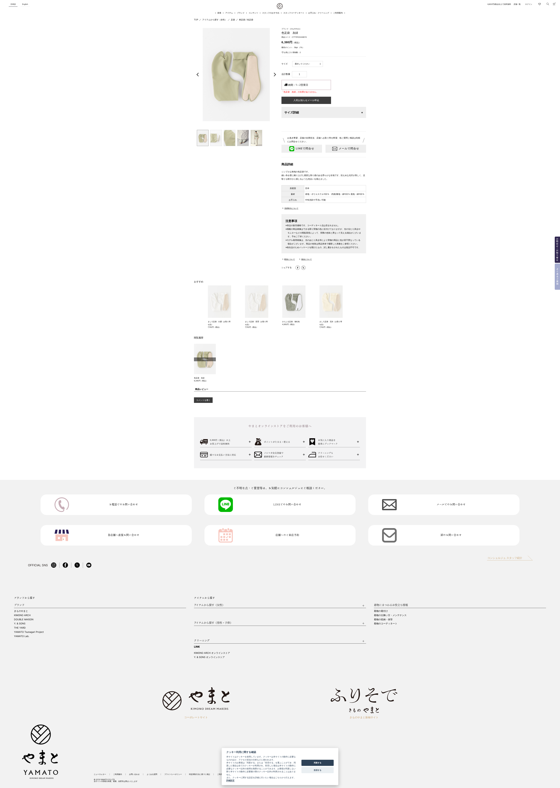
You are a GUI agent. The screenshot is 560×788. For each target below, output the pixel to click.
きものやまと (21, 610)
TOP (196, 19)
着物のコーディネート (385, 623)
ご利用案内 (338, 13)
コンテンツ (253, 13)
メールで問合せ (349, 148)
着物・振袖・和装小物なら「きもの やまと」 (280, 6)
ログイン (528, 4)
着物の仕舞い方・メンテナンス (390, 615)
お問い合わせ (134, 774)
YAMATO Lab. (21, 636)
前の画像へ (198, 74)
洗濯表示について (291, 208)
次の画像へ (274, 74)
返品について (306, 259)
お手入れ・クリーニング (318, 13)
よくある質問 (152, 774)
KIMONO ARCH (22, 615)
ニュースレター (100, 774)
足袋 (233, 19)
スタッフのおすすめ (270, 13)
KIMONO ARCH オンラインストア (212, 652)
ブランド (241, 13)
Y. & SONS (19, 623)
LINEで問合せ (305, 148)
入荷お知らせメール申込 (306, 100)
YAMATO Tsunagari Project (29, 631)
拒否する (317, 770)
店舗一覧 (517, 4)
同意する (317, 763)
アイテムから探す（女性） (214, 19)
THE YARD (20, 627)
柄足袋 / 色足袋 (246, 19)
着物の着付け (381, 610)
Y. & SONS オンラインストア (209, 657)
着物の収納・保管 (383, 619)
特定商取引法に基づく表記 (199, 774)
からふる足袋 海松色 (291, 321)
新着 (219, 13)
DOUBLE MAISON (23, 619)
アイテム (229, 13)
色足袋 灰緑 (199, 378)
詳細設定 (230, 780)
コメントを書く (203, 400)
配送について (289, 259)
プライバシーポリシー (173, 774)
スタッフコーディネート (293, 13)
